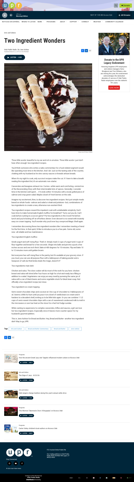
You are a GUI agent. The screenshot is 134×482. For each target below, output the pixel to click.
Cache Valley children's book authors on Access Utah (38, 428)
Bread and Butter (59, 329)
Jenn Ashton (75, 329)
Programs (51, 22)
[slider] (14, 15)
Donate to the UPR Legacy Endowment (114, 61)
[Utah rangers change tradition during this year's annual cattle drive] (11, 393)
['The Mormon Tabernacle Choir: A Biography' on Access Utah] (11, 411)
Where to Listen (28, 22)
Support (73, 22)
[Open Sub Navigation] (43, 22)
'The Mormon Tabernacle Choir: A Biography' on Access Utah (41, 411)
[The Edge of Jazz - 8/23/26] (11, 376)
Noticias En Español (11, 22)
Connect (85, 22)
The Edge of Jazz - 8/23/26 (29, 375)
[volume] (11, 15)
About (62, 22)
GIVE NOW (114, 87)
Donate (126, 5)
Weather (97, 22)
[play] (4, 15)
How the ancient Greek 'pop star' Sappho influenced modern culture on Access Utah (49, 358)
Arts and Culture (10, 33)
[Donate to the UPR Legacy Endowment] (114, 44)
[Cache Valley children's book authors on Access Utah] (11, 429)
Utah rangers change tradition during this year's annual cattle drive (42, 393)
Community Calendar (114, 22)
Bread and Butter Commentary (38, 329)
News (40, 22)
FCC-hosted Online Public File (56, 450)
